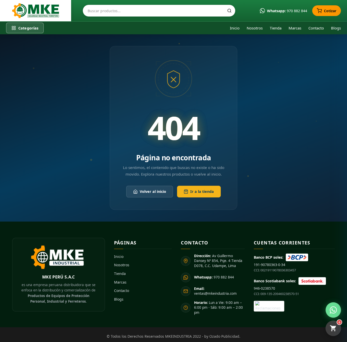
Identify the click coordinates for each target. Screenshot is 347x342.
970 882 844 (214, 277)
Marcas (295, 27)
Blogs (336, 27)
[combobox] (159, 10)
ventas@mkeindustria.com (215, 291)
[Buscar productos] (229, 10)
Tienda (275, 27)
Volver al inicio (153, 191)
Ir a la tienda (202, 191)
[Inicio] (35, 11)
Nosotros (255, 27)
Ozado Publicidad (224, 336)
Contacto (316, 27)
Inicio (235, 27)
